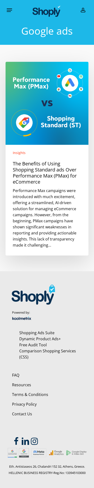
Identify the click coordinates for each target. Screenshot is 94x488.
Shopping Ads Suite (36, 332)
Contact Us (22, 414)
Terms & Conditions (30, 394)
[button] (9, 10)
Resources (21, 384)
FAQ (15, 375)
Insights (19, 152)
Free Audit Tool (33, 345)
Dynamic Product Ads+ (40, 338)
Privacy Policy (24, 404)
